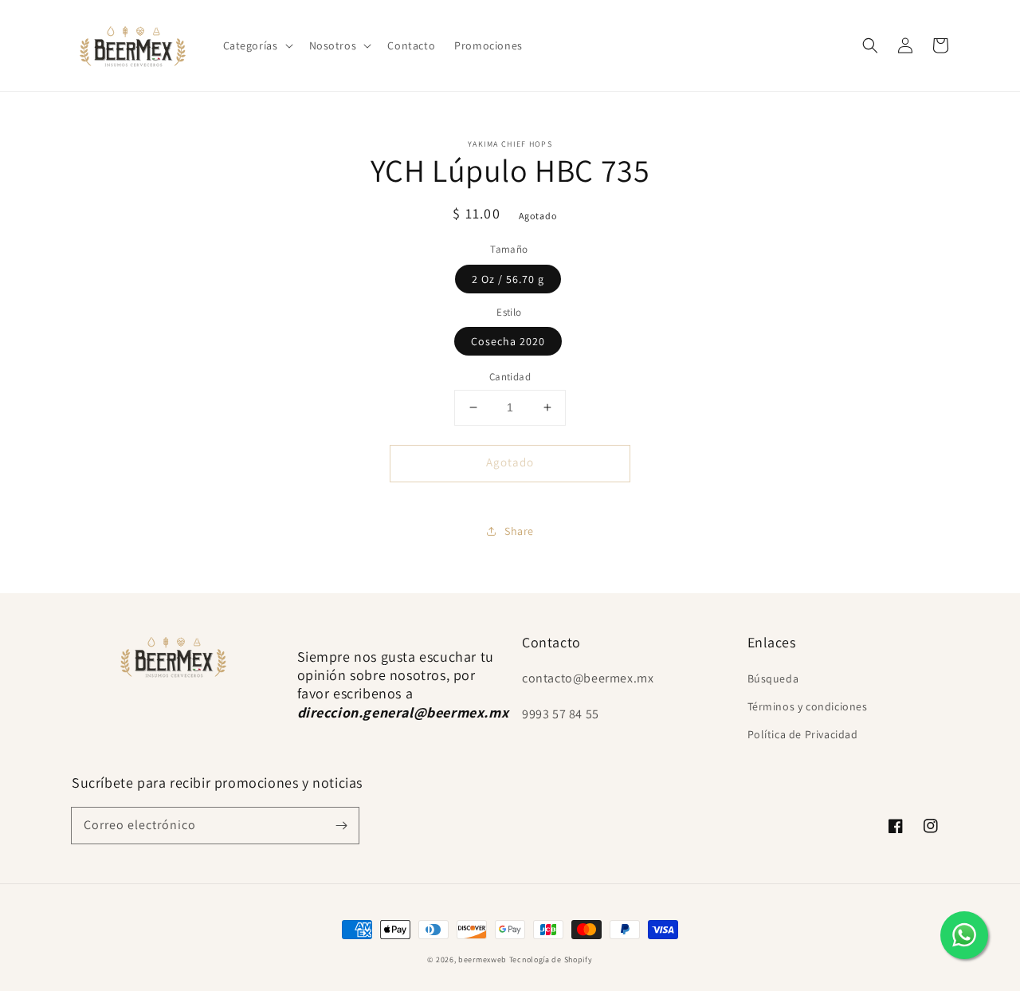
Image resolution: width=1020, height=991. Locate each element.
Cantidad (510, 376)
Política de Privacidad (802, 734)
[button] (257, 45)
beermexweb (482, 959)
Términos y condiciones (807, 706)
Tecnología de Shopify (551, 959)
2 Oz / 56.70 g (508, 279)
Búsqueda (773, 678)
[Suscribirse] (341, 825)
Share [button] (519, 531)
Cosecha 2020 (508, 341)
